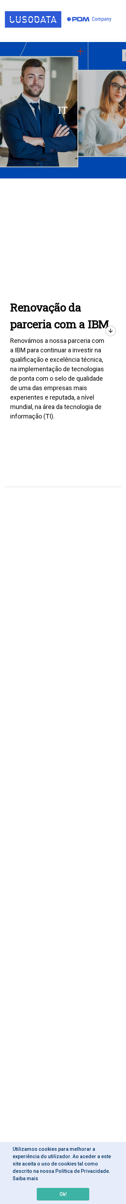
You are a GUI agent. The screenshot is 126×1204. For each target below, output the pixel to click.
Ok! (63, 1194)
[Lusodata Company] (58, 19)
